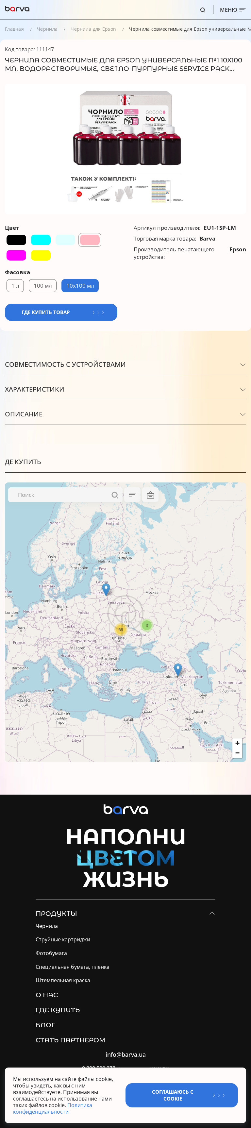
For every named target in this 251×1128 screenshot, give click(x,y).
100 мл (43, 285)
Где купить (58, 1010)
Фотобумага (51, 953)
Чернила (47, 29)
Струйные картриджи (63, 939)
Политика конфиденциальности (52, 1108)
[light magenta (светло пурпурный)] (90, 240)
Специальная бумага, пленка (72, 967)
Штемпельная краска (63, 980)
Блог (45, 1025)
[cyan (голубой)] (40, 240)
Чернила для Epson (93, 29)
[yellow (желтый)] (40, 255)
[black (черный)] (16, 240)
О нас (47, 995)
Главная (14, 29)
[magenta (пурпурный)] (16, 255)
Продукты (56, 914)
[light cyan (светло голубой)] (65, 240)
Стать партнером (70, 1040)
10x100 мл (80, 285)
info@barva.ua (126, 1054)
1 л (15, 285)
